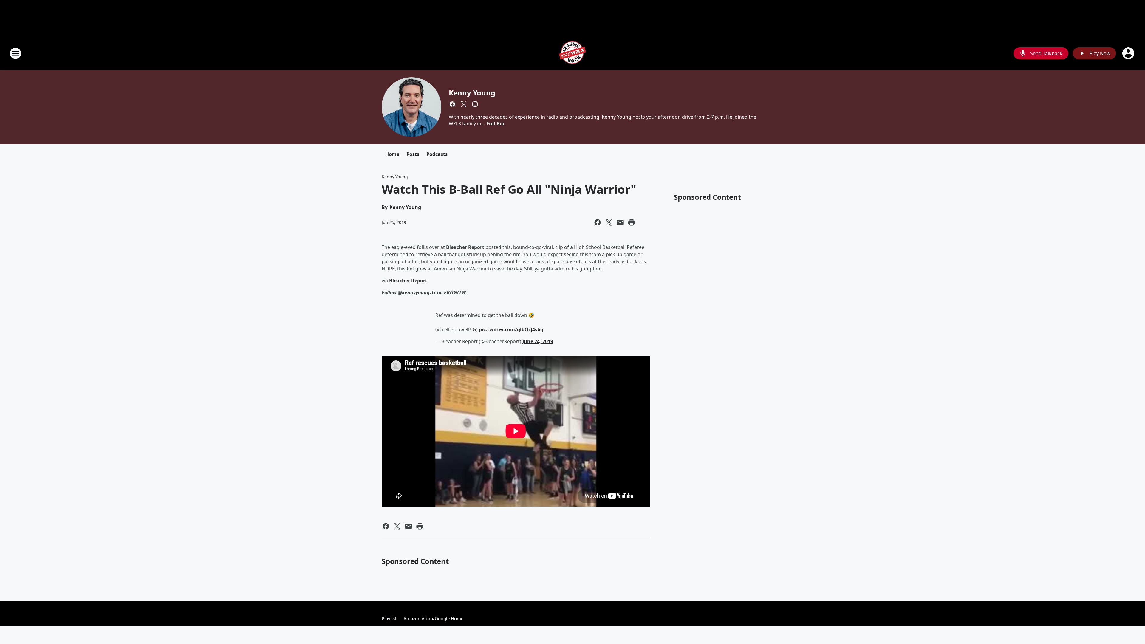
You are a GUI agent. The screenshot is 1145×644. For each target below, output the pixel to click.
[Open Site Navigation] (15, 53)
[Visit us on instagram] (475, 104)
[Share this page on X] (609, 222)
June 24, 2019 (537, 341)
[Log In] (1128, 53)
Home (392, 154)
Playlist (389, 618)
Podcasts (437, 154)
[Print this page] (631, 222)
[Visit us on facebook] (452, 104)
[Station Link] (572, 53)
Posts (412, 154)
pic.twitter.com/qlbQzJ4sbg (511, 329)
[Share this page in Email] (620, 222)
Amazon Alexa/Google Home (433, 618)
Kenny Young (472, 92)
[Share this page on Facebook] (597, 222)
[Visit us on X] (463, 104)
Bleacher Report (408, 280)
